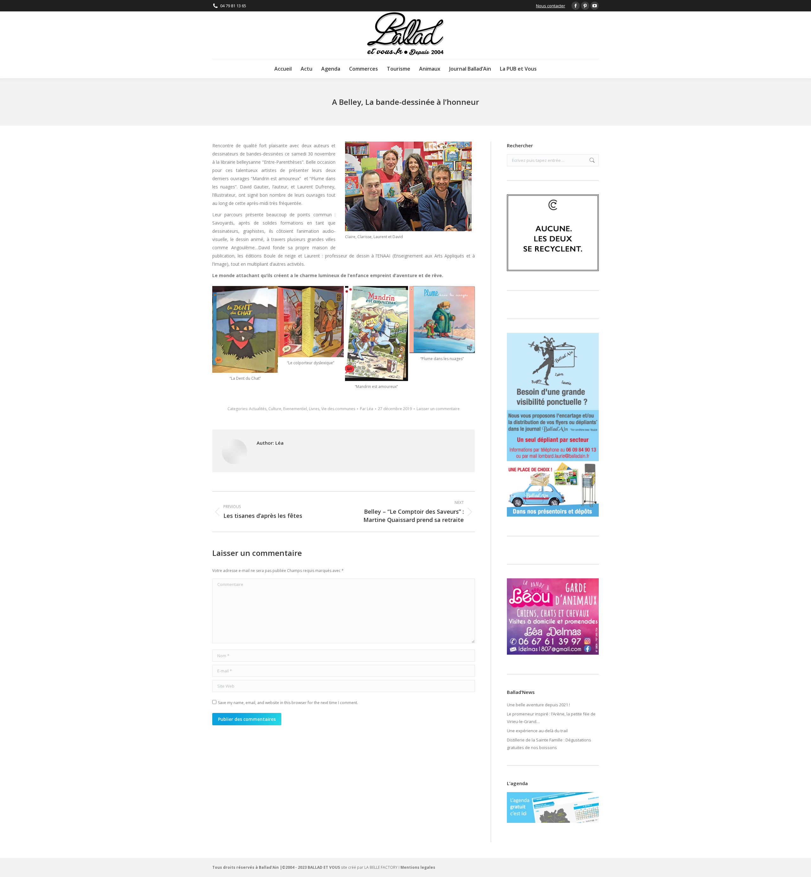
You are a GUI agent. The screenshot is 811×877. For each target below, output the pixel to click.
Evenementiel (295, 408)
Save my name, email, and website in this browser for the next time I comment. (288, 702)
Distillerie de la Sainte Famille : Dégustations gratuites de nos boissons (549, 743)
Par (366, 408)
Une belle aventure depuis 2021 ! (538, 705)
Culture (274, 408)
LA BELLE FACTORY (381, 867)
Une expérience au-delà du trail (537, 731)
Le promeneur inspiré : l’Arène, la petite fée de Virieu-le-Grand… (551, 717)
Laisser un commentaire (438, 408)
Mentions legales (417, 867)
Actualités (257, 408)
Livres (314, 408)
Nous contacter (550, 6)
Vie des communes (338, 408)
